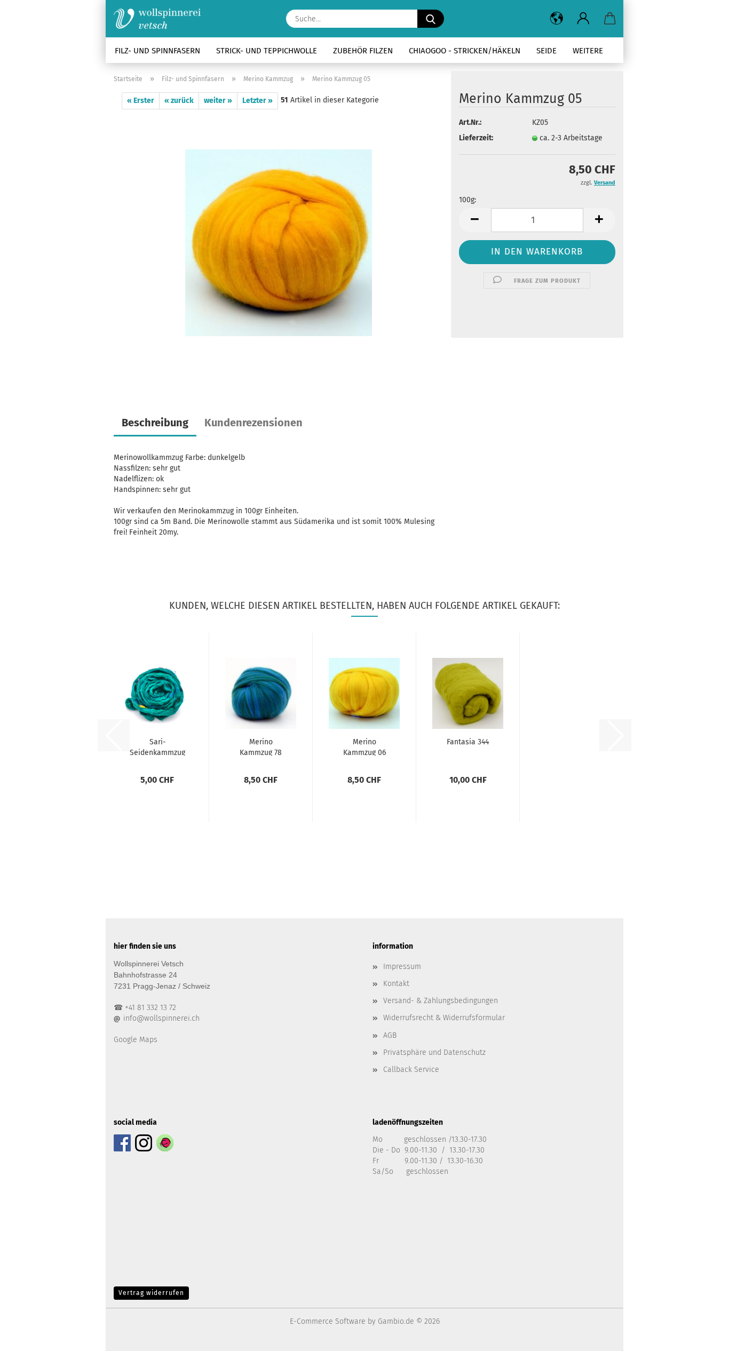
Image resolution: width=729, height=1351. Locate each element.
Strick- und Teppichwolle (266, 50)
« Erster (140, 100)
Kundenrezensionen (253, 422)
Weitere (588, 50)
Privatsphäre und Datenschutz (434, 1052)
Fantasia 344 (468, 741)
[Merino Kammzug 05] (278, 242)
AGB (390, 1035)
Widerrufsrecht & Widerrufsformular (444, 1017)
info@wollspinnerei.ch (161, 1018)
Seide (546, 50)
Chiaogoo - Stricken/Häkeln (464, 50)
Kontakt (396, 983)
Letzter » (257, 100)
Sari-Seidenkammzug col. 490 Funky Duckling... (157, 746)
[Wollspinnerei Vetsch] (161, 18)
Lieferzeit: (476, 137)
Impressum (402, 966)
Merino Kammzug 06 (364, 746)
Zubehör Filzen (363, 50)
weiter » (218, 100)
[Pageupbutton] (700, 1335)
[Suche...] (430, 19)
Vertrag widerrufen (151, 1293)
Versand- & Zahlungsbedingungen (440, 1000)
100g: (467, 199)
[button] (556, 18)
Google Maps (135, 1039)
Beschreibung (155, 422)
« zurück (179, 100)
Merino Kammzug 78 (261, 746)
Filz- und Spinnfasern (157, 50)
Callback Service (411, 1069)
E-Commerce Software (328, 1321)
